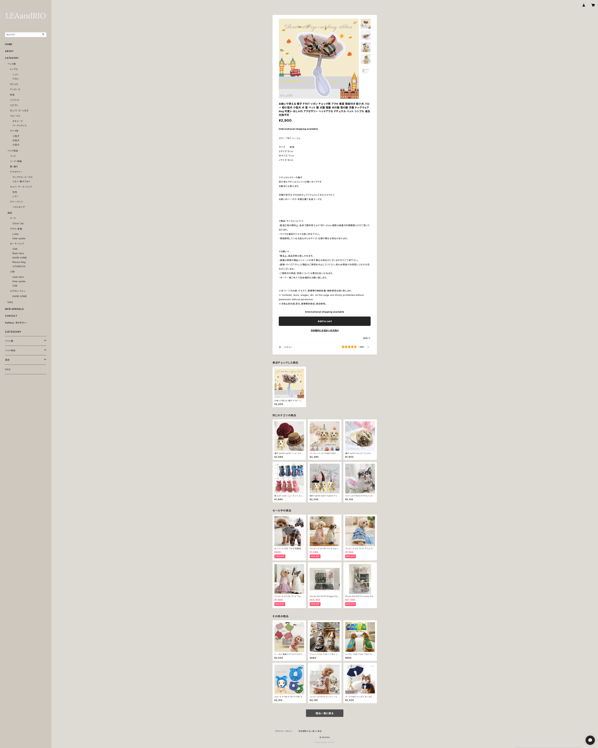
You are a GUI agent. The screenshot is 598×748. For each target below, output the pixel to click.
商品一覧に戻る (325, 713)
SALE (10, 302)
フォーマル (15, 115)
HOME (8, 44)
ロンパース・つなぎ (19, 110)
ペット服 (11, 64)
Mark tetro (18, 253)
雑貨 (9, 213)
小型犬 (15, 136)
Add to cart (325, 321)
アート (13, 218)
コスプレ (14, 105)
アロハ (15, 78)
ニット (15, 74)
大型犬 (15, 144)
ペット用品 (12, 150)
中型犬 (15, 140)
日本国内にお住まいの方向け (325, 330)
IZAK (15, 249)
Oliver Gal (18, 223)
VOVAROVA (18, 266)
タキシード (17, 121)
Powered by (321, 742)
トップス (14, 69)
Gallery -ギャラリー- (16, 322)
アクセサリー (16, 171)
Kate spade (19, 238)
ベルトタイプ (18, 207)
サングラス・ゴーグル (22, 177)
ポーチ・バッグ (17, 243)
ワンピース (15, 89)
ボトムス (14, 84)
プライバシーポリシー (284, 731)
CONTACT (11, 316)
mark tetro (18, 277)
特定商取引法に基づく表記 (310, 731)
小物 (12, 271)
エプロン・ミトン (18, 291)
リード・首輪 (16, 161)
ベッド (13, 156)
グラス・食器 (16, 228)
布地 (14, 192)
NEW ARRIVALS (14, 309)
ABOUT (9, 51)
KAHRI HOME (19, 257)
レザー (15, 196)
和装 (12, 94)
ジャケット (15, 100)
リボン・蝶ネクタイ (21, 181)
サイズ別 (14, 130)
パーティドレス (19, 125)
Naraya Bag (19, 262)
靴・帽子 (14, 166)
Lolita (15, 234)
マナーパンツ (16, 201)
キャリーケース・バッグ (21, 186)
